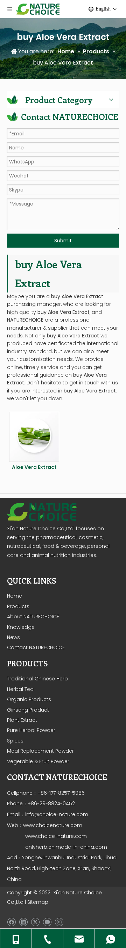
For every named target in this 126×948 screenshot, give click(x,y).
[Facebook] (11, 922)
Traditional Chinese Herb (37, 678)
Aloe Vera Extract (34, 467)
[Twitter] (35, 922)
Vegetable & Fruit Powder (38, 761)
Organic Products (29, 699)
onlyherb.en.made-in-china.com (66, 846)
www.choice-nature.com (55, 836)
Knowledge (21, 627)
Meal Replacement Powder (40, 750)
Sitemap (37, 902)
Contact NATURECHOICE (36, 647)
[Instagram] (59, 922)
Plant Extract (22, 720)
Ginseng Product (28, 709)
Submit (63, 240)
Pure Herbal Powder (31, 730)
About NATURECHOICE (33, 616)
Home (14, 595)
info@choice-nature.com (56, 814)
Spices (15, 740)
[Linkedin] (23, 922)
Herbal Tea (20, 689)
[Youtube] (47, 922)
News (13, 637)
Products (18, 606)
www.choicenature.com (52, 825)
